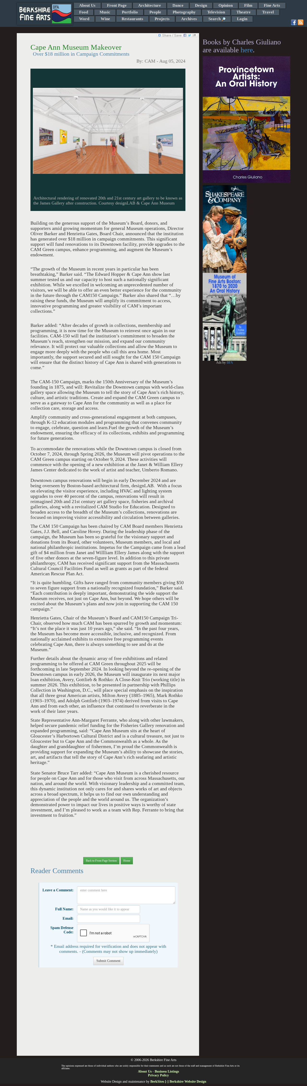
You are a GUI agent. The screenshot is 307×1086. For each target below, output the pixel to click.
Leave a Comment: (57, 890)
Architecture (149, 5)
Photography (184, 12)
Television (216, 12)
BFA (230, 362)
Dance (177, 5)
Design (201, 5)
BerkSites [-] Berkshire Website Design (178, 1081)
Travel (268, 12)
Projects (162, 19)
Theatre (243, 12)
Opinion (225, 5)
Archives (189, 19)
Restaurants (132, 19)
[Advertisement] (107, 1014)
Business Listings (167, 1071)
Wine (105, 19)
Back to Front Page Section (101, 860)
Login (242, 19)
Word (84, 19)
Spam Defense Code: (61, 930)
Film (248, 5)
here (247, 50)
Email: (68, 918)
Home (126, 860)
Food (83, 12)
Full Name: (64, 909)
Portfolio (130, 12)
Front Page (117, 5)
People (155, 12)
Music (105, 12)
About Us (87, 5)
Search (215, 19)
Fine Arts (272, 5)
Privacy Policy (158, 1075)
